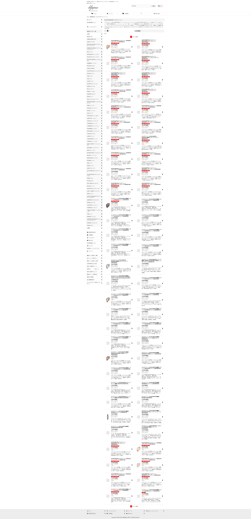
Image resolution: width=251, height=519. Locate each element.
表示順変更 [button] (138, 30)
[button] (141, 13)
